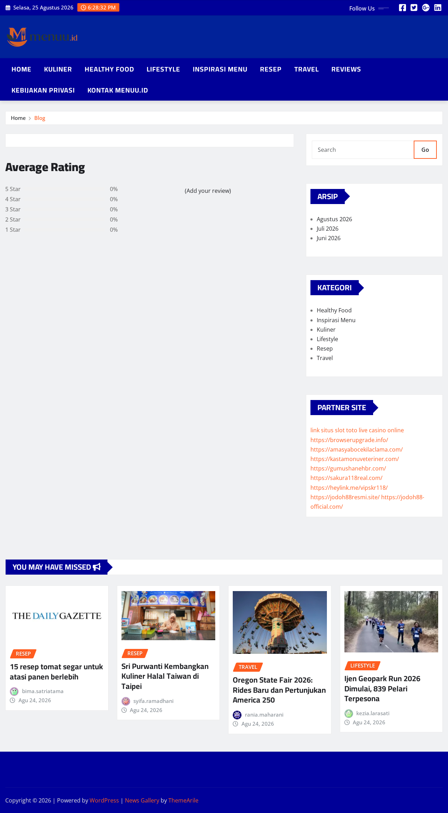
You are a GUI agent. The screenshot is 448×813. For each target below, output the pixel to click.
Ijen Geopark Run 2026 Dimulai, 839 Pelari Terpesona (382, 688)
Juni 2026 (329, 238)
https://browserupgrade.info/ (349, 440)
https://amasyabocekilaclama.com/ (356, 449)
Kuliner (58, 69)
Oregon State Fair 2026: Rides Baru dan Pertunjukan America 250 (279, 689)
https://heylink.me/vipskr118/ (349, 488)
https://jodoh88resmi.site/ (345, 497)
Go (425, 150)
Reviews (346, 69)
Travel (306, 69)
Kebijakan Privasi (43, 90)
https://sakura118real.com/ (346, 478)
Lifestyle (163, 69)
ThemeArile (183, 800)
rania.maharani (264, 714)
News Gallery (142, 800)
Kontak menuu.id (118, 90)
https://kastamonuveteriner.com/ (354, 459)
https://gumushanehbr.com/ (348, 468)
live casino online (381, 430)
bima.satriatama (43, 691)
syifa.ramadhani (153, 700)
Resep (271, 69)
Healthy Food (109, 69)
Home (21, 69)
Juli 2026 (327, 228)
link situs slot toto (333, 430)
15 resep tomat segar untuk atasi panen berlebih (56, 671)
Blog (39, 117)
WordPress (104, 800)
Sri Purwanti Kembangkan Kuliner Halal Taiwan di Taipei (165, 676)
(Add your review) (208, 191)
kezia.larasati (373, 713)
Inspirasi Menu (220, 69)
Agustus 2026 (334, 219)
